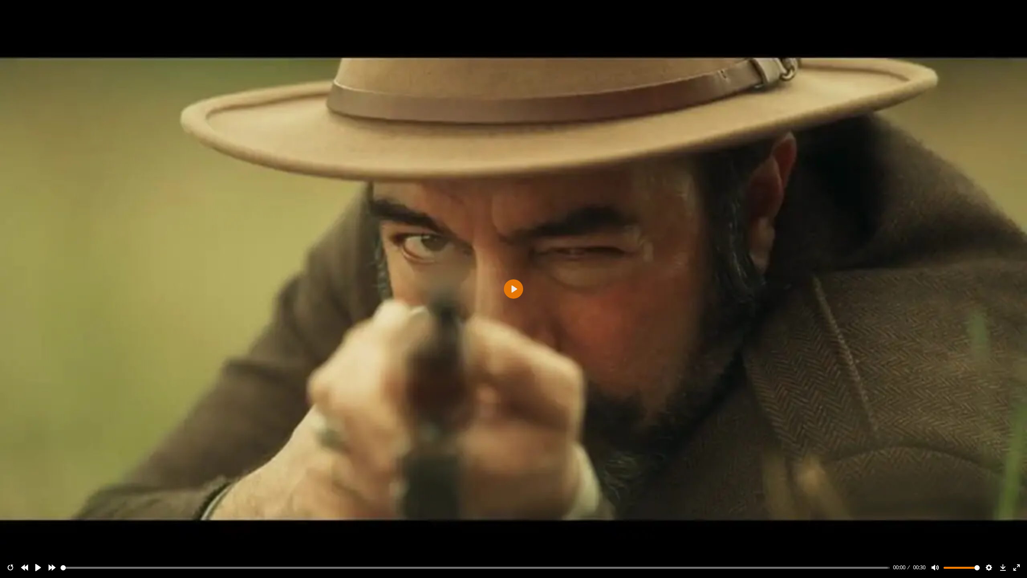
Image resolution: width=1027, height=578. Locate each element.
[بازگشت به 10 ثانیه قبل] (24, 567)
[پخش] (38, 567)
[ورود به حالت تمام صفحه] (1016, 567)
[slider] (475, 568)
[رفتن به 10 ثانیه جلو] (52, 567)
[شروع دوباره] (10, 567)
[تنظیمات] (988, 567)
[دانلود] (1003, 567)
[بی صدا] (935, 567)
